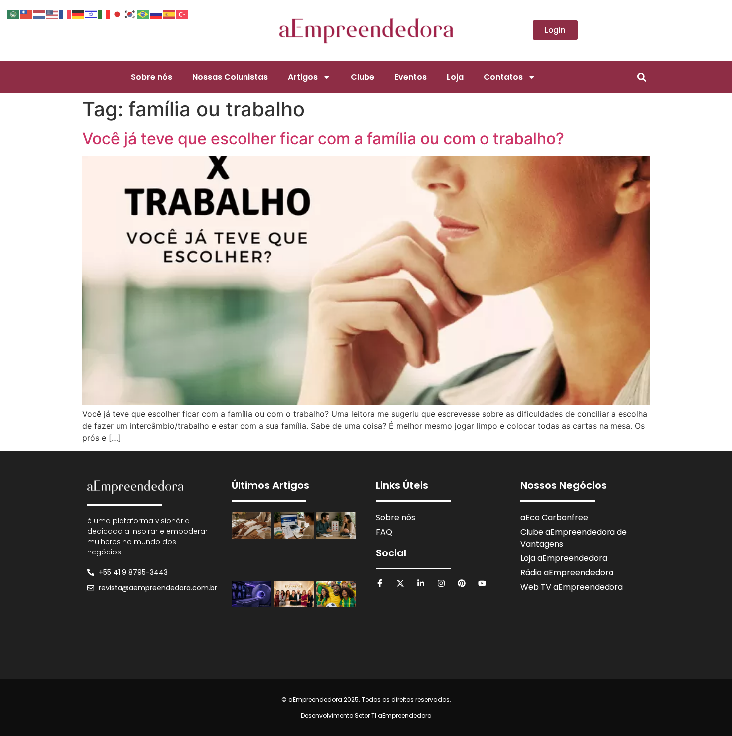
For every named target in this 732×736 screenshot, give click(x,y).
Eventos (410, 77)
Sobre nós (151, 77)
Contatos (503, 77)
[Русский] (156, 13)
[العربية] (13, 13)
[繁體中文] (26, 13)
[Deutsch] (78, 13)
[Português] (143, 13)
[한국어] (130, 13)
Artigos (303, 77)
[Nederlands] (39, 13)
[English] (52, 13)
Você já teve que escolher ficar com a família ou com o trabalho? (323, 138)
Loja (455, 77)
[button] (641, 77)
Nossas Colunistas (230, 77)
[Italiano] (104, 13)
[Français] (65, 13)
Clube (362, 77)
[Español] (169, 13)
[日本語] (117, 13)
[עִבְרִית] (91, 13)
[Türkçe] (182, 13)
